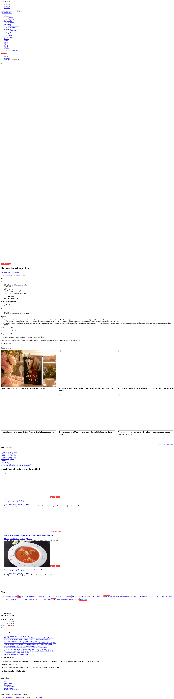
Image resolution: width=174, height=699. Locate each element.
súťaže (8, 599)
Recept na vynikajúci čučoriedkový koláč (16, 654)
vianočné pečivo (40, 599)
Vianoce (33, 599)
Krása (6, 45)
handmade (58, 596)
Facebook (7, 4)
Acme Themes (37, 697)
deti (19, 596)
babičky (3, 596)
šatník (74, 599)
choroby (14, 596)
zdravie (53, 599)
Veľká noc (28, 599)
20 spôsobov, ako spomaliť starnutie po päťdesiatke (15, 465)
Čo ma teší (11, 19)
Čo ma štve (11, 17)
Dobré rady (7, 29)
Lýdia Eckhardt (94, 596)
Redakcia (16, 272)
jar (70, 596)
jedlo (74, 596)
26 (5, 625)
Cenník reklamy (9, 683)
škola (78, 599)
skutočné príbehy (135, 596)
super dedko (3, 599)
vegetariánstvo (21, 599)
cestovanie (8, 596)
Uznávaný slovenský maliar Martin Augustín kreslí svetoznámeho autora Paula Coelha (29, 651)
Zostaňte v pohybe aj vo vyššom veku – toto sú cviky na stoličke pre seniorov (26, 649)
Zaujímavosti (11, 22)
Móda (6, 40)
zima (64, 599)
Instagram (7, 6)
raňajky (127, 596)
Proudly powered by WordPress (10, 697)
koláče (82, 596)
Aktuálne (7, 16)
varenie (14, 599)
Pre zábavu (11, 32)
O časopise (7, 685)
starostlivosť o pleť (146, 596)
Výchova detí (12, 30)
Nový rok (101, 596)
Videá (6, 47)
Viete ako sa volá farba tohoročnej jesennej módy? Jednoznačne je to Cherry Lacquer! (28, 638)
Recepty (6, 42)
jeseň (78, 596)
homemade (63, 596)
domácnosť (36, 596)
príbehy (118, 596)
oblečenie (107, 596)
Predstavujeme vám (13, 26)
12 (5, 621)
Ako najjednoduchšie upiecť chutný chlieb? (16, 652)
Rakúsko (123, 596)
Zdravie (6, 39)
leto (85, 596)
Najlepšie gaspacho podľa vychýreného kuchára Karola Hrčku (23, 570)
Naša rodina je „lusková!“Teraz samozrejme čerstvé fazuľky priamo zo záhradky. (29, 535)
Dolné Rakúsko (29, 596)
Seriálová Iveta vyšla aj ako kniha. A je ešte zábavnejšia (16, 464)
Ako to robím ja (8, 37)
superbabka (169, 596)
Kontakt (6, 48)
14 (9, 621)
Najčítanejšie (8, 21)
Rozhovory (7, 24)
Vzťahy (10, 35)
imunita (67, 596)
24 (1, 625)
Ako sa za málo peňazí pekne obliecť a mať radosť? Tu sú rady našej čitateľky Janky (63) (30, 643)
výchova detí (47, 599)
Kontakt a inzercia (13, 50)
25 (3, 625)
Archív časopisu (9, 686)
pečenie (113, 596)
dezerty (23, 596)
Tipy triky (11, 34)
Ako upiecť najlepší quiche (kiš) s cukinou (17, 501)
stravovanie (153, 596)
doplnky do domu (45, 596)
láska (88, 596)
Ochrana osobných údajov (11, 689)
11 (3, 621)
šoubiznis (83, 599)
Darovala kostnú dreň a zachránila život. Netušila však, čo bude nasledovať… (26, 648)
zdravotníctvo (60, 599)
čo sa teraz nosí (69, 599)
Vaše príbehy (11, 27)
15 (11, 621)
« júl (2, 629)
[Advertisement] (55, 583)
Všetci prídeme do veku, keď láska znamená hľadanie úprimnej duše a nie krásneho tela (29, 644)
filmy (53, 596)
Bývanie (6, 44)
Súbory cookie (8, 688)
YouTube (7, 8)
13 (7, 621)
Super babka (160, 596)
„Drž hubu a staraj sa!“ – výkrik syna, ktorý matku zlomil (20, 641)
